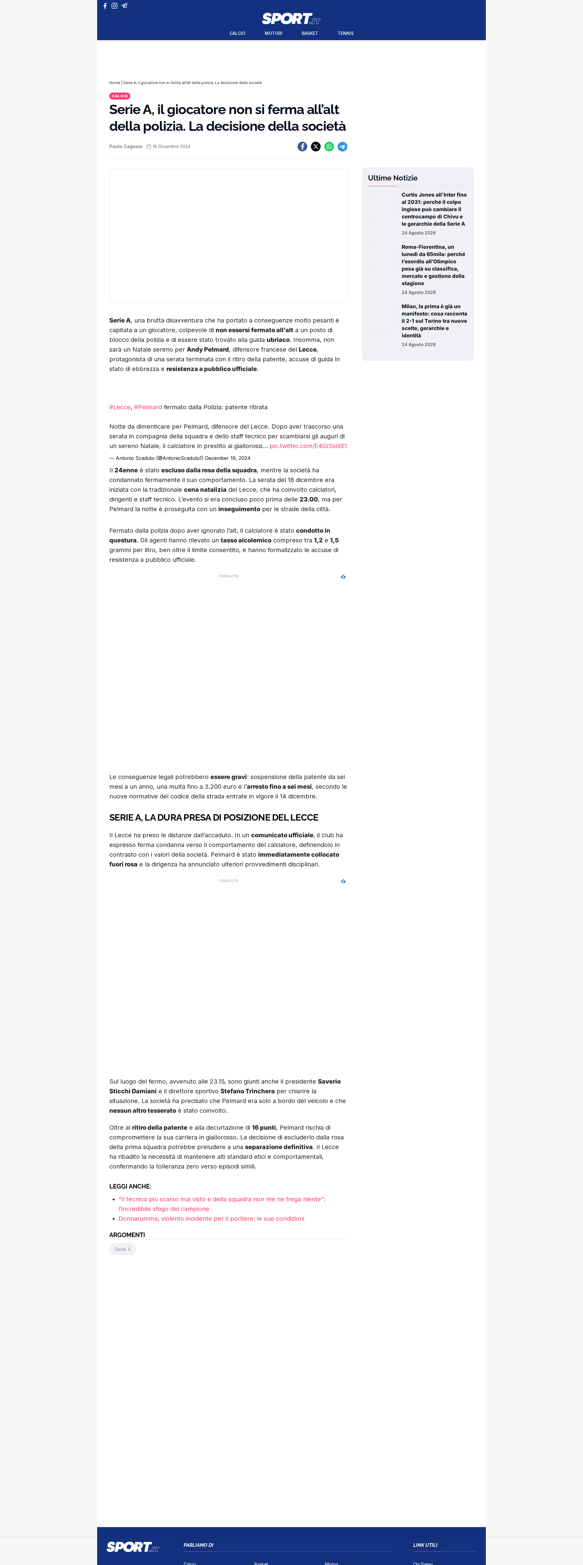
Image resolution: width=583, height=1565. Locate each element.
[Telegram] (125, 5)
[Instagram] (115, 5)
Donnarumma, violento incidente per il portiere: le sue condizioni (211, 1218)
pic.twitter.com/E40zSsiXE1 (308, 446)
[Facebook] (106, 5)
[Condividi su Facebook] (302, 146)
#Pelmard (148, 407)
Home (114, 82)
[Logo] (291, 18)
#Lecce (120, 407)
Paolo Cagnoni (125, 146)
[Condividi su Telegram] (342, 146)
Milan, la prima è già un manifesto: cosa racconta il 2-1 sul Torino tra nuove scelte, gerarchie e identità (434, 321)
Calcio (237, 33)
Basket (310, 33)
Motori (273, 33)
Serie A (122, 1249)
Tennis (346, 33)
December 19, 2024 (228, 458)
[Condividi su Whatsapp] (329, 146)
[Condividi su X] (316, 146)
